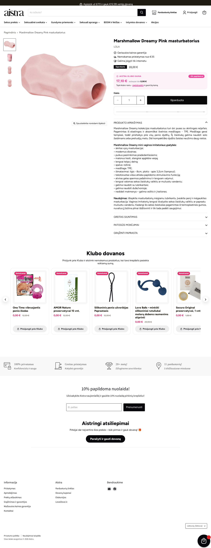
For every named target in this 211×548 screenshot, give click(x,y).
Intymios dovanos (135, 22)
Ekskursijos (60, 497)
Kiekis (116, 93)
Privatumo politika (11, 535)
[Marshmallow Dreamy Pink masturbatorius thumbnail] (10, 45)
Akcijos (155, 22)
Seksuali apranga (89, 22)
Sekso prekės (11, 22)
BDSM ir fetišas (112, 22)
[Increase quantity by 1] (141, 100)
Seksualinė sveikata (34, 22)
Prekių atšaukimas (12, 497)
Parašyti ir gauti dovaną (105, 439)
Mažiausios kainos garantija (17, 506)
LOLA (117, 46)
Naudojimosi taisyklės (32, 535)
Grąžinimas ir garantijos (15, 502)
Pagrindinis (10, 32)
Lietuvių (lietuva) (195, 525)
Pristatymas (9, 488)
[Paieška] (141, 12)
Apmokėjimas (10, 493)
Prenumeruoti (134, 407)
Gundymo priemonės (62, 22)
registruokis (137, 85)
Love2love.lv (61, 502)
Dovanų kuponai (63, 493)
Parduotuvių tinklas (64, 488)
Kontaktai (8, 511)
